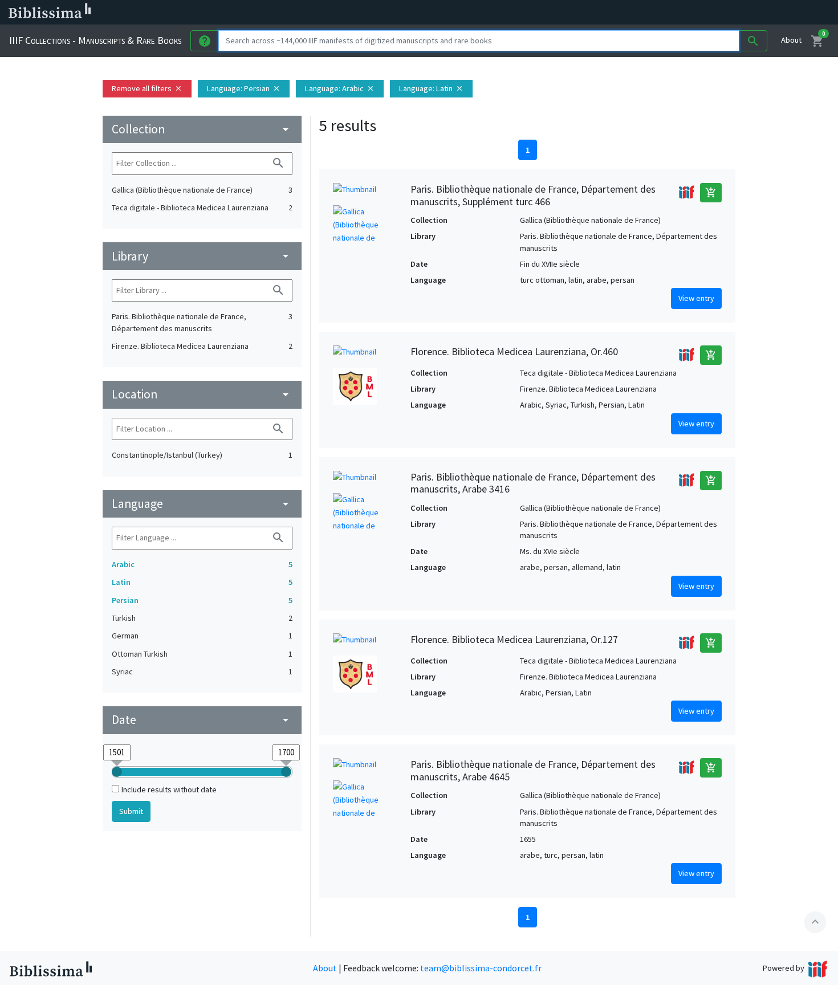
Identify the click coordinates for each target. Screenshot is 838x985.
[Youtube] (602, 12)
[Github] (620, 12)
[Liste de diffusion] (529, 12)
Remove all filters (147, 88)
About (791, 40)
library (202, 256)
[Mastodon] (584, 12)
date (202, 719)
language (202, 503)
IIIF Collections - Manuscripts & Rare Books (95, 40)
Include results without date (169, 789)
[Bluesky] (565, 12)
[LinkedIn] (547, 12)
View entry (696, 298)
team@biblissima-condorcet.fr (481, 968)
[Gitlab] (638, 12)
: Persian (243, 88)
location (202, 394)
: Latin (431, 88)
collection (202, 129)
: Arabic (340, 88)
